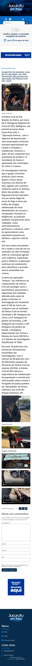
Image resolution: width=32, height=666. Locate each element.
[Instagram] (6, 19)
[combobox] (14, 23)
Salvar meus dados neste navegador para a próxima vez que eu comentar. (15, 566)
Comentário (6, 523)
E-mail (4, 550)
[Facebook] (10, 19)
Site (3, 557)
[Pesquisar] (27, 23)
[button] (23, 19)
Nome (4, 544)
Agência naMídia (20, 659)
